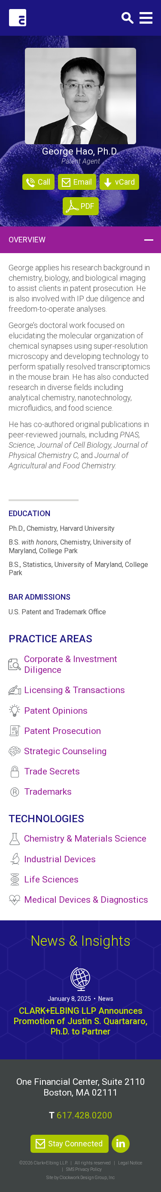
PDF (87, 206)
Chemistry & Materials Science (85, 838)
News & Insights (80, 940)
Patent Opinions (56, 711)
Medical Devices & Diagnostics (86, 900)
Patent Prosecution (62, 731)
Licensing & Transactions (74, 690)
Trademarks (48, 791)
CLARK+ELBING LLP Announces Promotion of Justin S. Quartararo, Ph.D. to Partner (80, 1021)
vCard (124, 181)
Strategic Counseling (65, 751)
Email (82, 181)
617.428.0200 (84, 1115)
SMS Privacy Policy (84, 1169)
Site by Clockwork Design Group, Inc (80, 1177)
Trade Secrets (52, 771)
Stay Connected (75, 1143)
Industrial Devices (60, 859)
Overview (27, 239)
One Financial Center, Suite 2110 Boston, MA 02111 (80, 1087)
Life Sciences (51, 879)
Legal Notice (130, 1163)
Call (43, 181)
